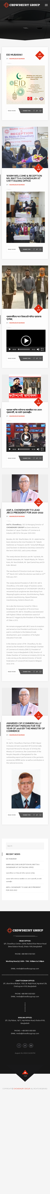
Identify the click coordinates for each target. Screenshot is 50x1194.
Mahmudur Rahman (17, 58)
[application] (26, 341)
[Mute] (38, 349)
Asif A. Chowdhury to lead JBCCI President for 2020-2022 (24, 511)
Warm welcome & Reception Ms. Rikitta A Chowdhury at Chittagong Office (24, 178)
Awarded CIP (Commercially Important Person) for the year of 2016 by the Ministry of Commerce (25, 727)
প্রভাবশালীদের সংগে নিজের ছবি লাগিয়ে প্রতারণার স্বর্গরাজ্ (23, 317)
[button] (26, 341)
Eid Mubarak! (14, 54)
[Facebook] (33, 111)
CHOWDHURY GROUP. (22, 1088)
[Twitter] (37, 111)
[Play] (9, 349)
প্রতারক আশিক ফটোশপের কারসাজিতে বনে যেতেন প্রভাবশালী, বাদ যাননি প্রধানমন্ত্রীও (24, 411)
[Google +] (40, 111)
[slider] (24, 349)
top (25, 1076)
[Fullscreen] (42, 349)
